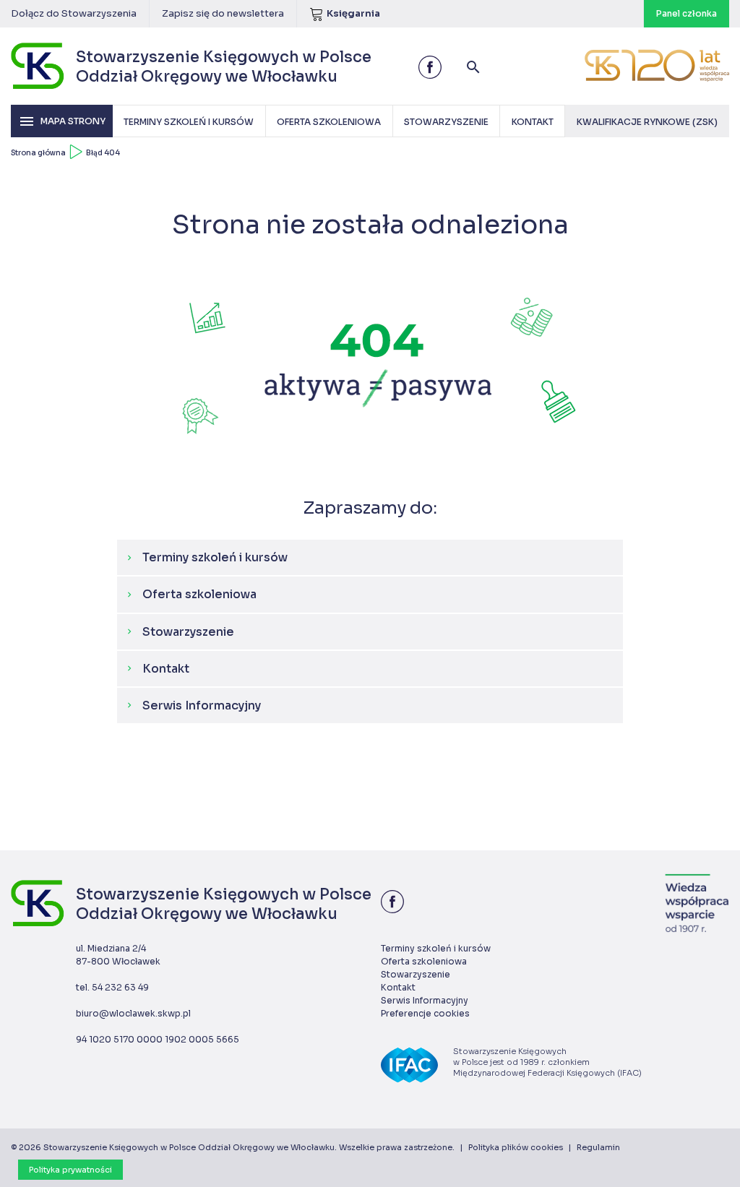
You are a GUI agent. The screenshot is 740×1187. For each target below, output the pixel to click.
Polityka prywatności (70, 1170)
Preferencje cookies (425, 1013)
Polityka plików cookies (515, 1147)
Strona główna (38, 152)
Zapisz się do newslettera (223, 13)
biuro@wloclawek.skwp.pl (133, 1013)
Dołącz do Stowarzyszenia (74, 13)
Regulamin (598, 1147)
